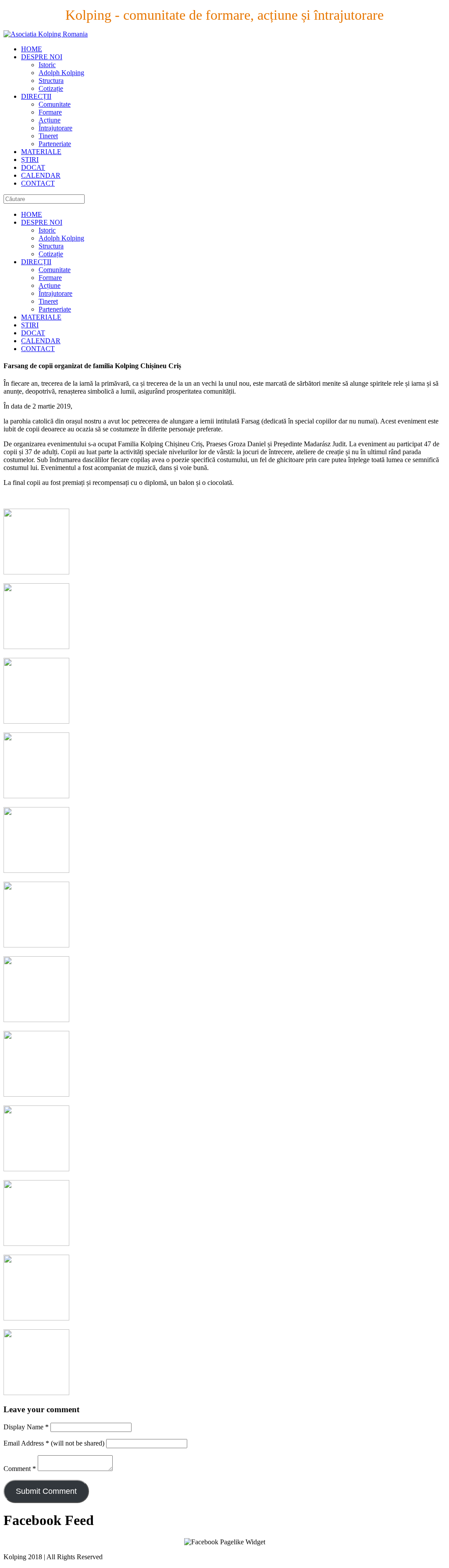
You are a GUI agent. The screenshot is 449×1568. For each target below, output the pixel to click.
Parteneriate (55, 143)
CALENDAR (41, 175)
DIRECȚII (36, 96)
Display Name (26, 1427)
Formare (50, 112)
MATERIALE (41, 151)
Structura (51, 80)
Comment (20, 1468)
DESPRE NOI (41, 57)
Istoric (47, 64)
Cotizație (51, 88)
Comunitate (55, 104)
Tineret (48, 136)
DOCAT (33, 167)
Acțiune (50, 120)
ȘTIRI (30, 159)
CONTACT (38, 183)
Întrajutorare (55, 128)
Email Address (26, 1443)
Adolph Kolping (61, 72)
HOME (31, 49)
